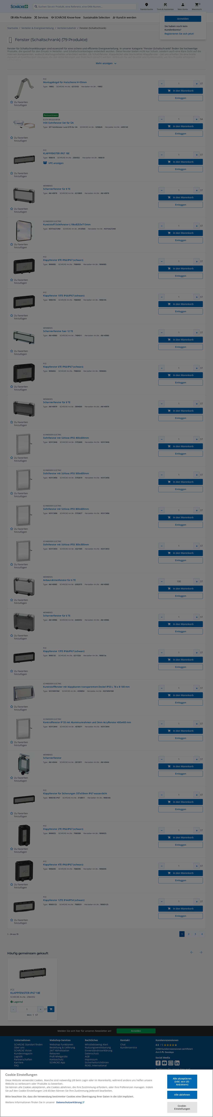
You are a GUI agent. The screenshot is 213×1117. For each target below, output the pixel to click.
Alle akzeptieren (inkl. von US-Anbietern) (182, 1081)
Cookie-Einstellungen (182, 1107)
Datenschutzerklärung (69, 1102)
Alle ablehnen (182, 1094)
